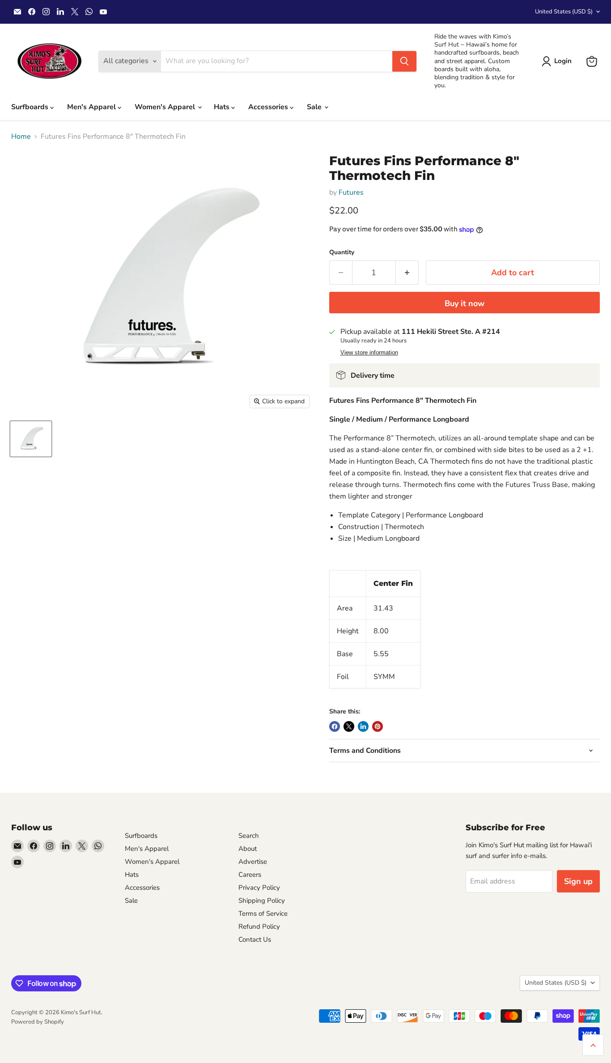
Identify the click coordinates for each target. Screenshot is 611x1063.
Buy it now (464, 303)
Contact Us (254, 939)
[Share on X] (349, 726)
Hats (222, 107)
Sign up (578, 881)
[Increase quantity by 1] (407, 272)
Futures (351, 192)
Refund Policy (259, 926)
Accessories (269, 107)
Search (248, 835)
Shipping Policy (261, 900)
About (247, 848)
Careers (249, 874)
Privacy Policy (259, 887)
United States (564, 12)
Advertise (252, 861)
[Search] (404, 61)
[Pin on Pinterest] (377, 726)
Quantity (341, 252)
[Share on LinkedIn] (363, 726)
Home (21, 136)
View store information (369, 353)
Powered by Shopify (37, 1022)
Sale (315, 107)
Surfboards (30, 107)
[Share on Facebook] (334, 726)
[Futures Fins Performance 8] (30, 439)
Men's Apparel (92, 107)
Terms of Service (263, 913)
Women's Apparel (166, 107)
